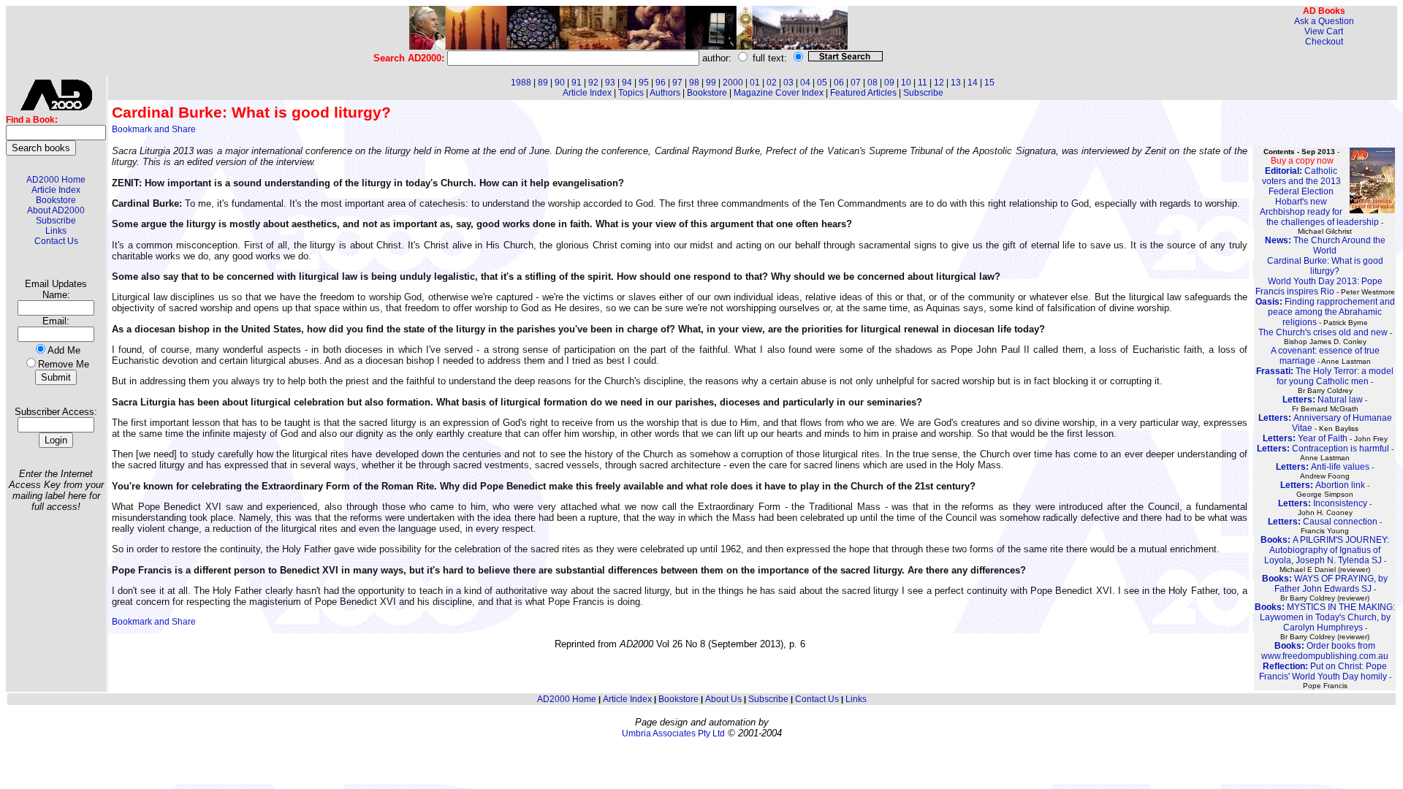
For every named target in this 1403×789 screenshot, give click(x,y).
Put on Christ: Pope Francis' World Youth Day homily (1323, 671)
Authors (665, 93)
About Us (723, 699)
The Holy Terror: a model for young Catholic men (1325, 376)
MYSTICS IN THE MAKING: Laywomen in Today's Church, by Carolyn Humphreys (1325, 617)
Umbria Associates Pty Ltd (673, 733)
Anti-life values (1322, 467)
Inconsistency (1322, 503)
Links (55, 231)
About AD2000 (56, 210)
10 (906, 82)
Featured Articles (863, 93)
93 (610, 82)
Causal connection (1322, 522)
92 (593, 82)
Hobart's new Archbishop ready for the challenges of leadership (1319, 212)
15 (989, 82)
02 (772, 82)
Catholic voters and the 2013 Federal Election (1301, 181)
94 (627, 82)
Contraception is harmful (1323, 448)
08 (872, 82)
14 (972, 82)
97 (677, 82)
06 (839, 82)
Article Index (55, 190)
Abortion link (1322, 485)
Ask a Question (1324, 21)
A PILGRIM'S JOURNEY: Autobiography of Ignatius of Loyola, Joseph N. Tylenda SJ (1325, 550)
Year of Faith (1305, 438)
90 (560, 82)
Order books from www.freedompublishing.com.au (1324, 651)
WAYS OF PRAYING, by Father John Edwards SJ (1325, 583)
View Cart (1323, 31)
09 (889, 82)
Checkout (1324, 42)
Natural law (1322, 399)
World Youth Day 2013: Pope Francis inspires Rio (1319, 286)
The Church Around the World (1325, 245)
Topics (631, 93)
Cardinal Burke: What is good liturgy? (1325, 266)
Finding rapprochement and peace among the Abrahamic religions (1325, 312)
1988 (521, 82)
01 (755, 82)
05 (822, 82)
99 (711, 82)
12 (939, 82)
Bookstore (56, 200)
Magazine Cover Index (779, 93)
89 (543, 82)
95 (644, 82)
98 (694, 82)
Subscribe (56, 221)
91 (576, 82)
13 (956, 82)
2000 (733, 82)
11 (922, 82)
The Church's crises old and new (1323, 332)
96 (660, 82)
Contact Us (56, 241)
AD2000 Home (55, 180)
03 (788, 82)
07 (856, 82)
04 (805, 82)
